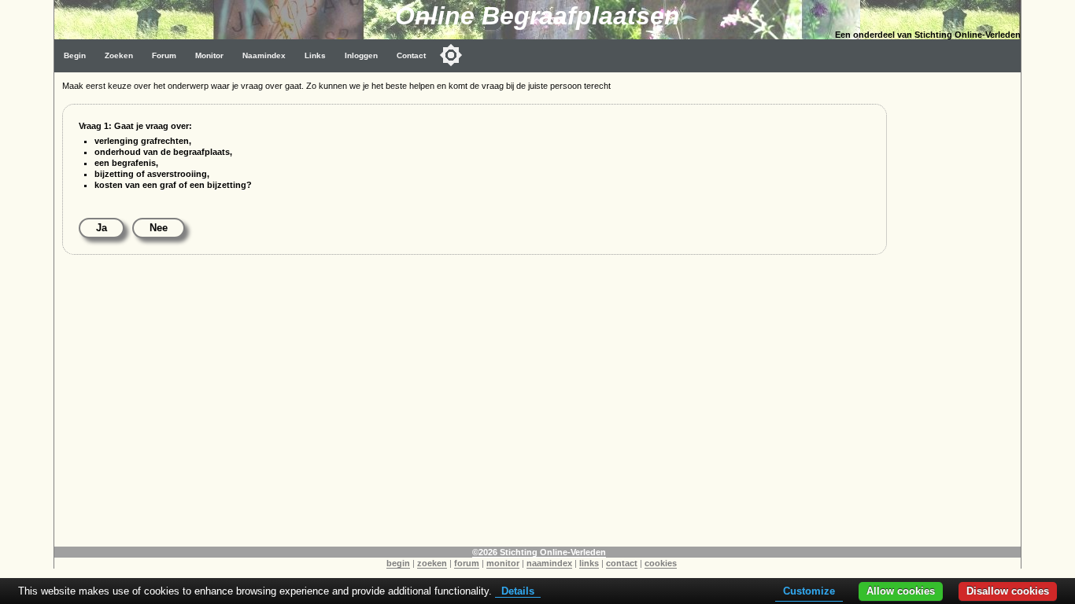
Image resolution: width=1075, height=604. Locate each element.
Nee (159, 228)
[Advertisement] (958, 308)
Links (315, 55)
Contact (411, 55)
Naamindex (264, 55)
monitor (502, 563)
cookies (661, 563)
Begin (75, 55)
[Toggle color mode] (451, 55)
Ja (101, 228)
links (589, 563)
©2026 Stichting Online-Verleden (539, 552)
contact (621, 563)
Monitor (209, 55)
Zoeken (119, 55)
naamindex (549, 563)
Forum (164, 55)
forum (466, 563)
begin (398, 563)
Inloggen (361, 55)
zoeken (432, 563)
